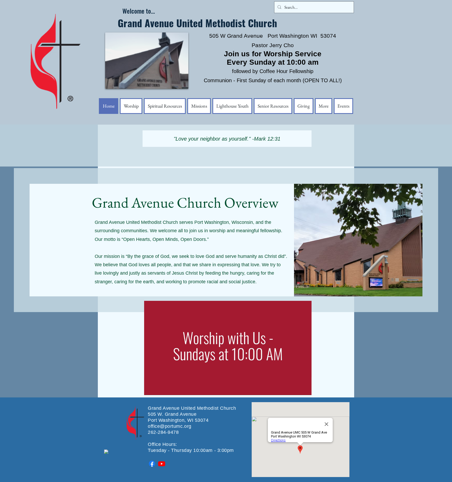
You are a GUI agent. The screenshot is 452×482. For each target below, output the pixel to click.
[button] (323, 106)
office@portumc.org (169, 426)
